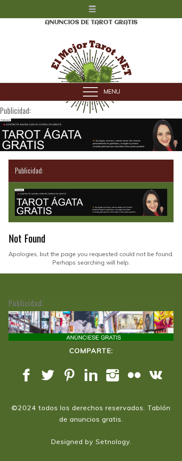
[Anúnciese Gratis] (91, 326)
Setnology (113, 441)
